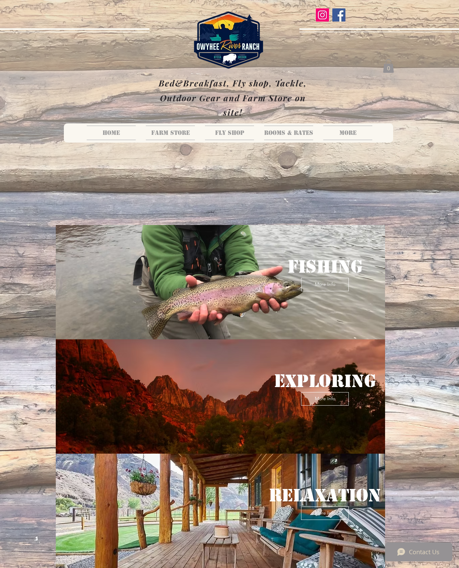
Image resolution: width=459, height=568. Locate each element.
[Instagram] (322, 15)
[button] (388, 66)
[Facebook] (338, 15)
